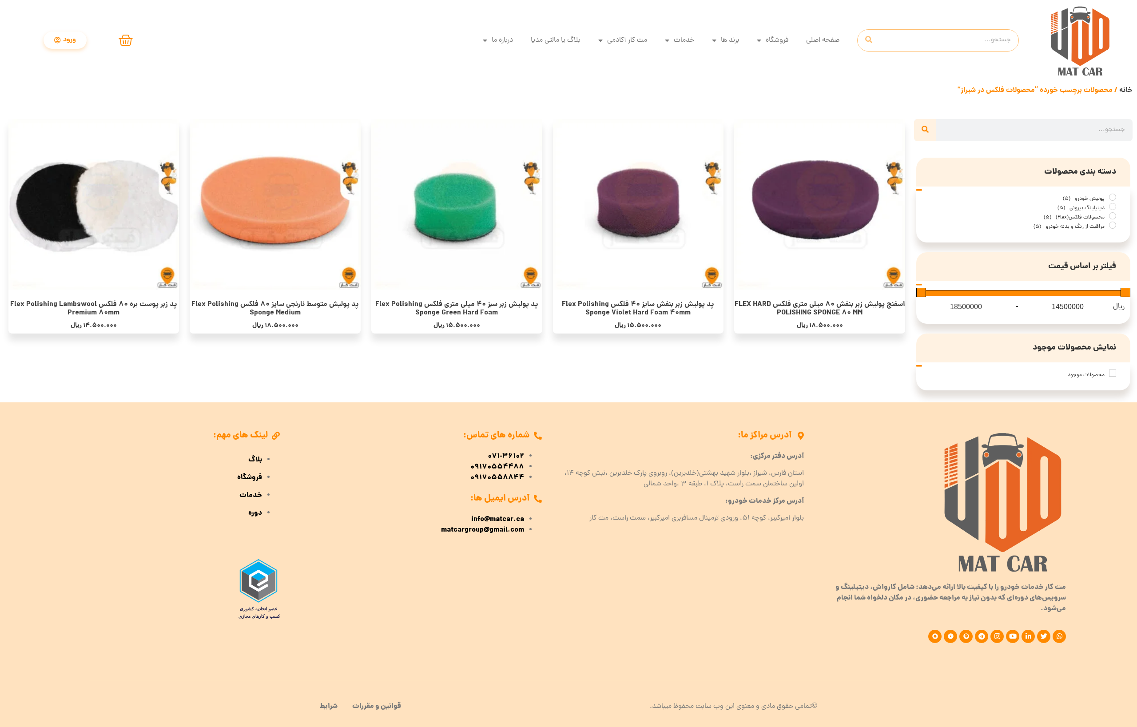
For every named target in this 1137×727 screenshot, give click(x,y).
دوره (255, 513)
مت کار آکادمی (627, 40)
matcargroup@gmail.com (482, 530)
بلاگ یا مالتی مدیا (555, 40)
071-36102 (506, 456)
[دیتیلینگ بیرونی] (1112, 206)
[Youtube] (1012, 636)
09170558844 (497, 478)
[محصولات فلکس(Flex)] (1112, 215)
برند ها (730, 40)
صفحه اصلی (822, 40)
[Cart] (125, 40)
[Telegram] (981, 636)
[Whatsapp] (1059, 636)
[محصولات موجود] (1112, 373)
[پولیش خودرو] (1112, 197)
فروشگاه (777, 40)
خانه (1126, 90)
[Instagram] (997, 636)
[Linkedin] (1028, 636)
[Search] (869, 40)
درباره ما (502, 40)
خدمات (684, 40)
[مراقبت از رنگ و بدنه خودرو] (1112, 225)
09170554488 (497, 467)
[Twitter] (1043, 636)
